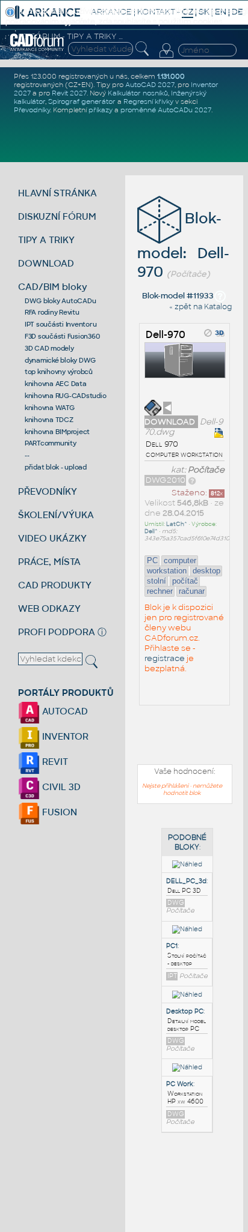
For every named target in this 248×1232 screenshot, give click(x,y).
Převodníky (32, 110)
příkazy (100, 110)
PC (152, 560)
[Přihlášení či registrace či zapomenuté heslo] (166, 57)
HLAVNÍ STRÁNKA (57, 193)
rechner (160, 591)
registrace (164, 658)
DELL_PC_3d (186, 881)
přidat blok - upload (56, 467)
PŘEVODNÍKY (47, 491)
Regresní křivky (148, 101)
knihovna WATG (50, 407)
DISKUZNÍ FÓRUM (57, 216)
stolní (156, 580)
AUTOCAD (64, 711)
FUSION (58, 812)
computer (180, 560)
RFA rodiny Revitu (52, 312)
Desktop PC (184, 1011)
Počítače (206, 470)
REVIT (54, 761)
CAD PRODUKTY (54, 585)
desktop (206, 570)
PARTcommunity (50, 443)
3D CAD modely (49, 348)
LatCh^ (176, 524)
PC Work (179, 1084)
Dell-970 (165, 334)
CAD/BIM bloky (52, 286)
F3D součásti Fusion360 (62, 336)
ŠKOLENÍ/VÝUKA (56, 515)
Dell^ (151, 531)
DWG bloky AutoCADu (60, 301)
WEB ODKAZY (49, 608)
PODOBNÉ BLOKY (187, 842)
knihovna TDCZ (49, 419)
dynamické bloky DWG (60, 360)
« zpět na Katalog (200, 307)
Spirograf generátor (82, 101)
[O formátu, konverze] (192, 480)
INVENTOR (64, 736)
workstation (167, 570)
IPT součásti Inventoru (61, 324)
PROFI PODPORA (56, 632)
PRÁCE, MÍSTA (49, 561)
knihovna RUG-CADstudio (66, 395)
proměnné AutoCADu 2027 (165, 110)
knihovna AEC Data (56, 383)
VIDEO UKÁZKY (52, 538)
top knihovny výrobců (59, 371)
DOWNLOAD (46, 263)
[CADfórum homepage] (37, 49)
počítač (185, 580)
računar (192, 591)
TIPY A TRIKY (46, 240)
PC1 (172, 946)
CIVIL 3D (60, 787)
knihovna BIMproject (57, 431)
